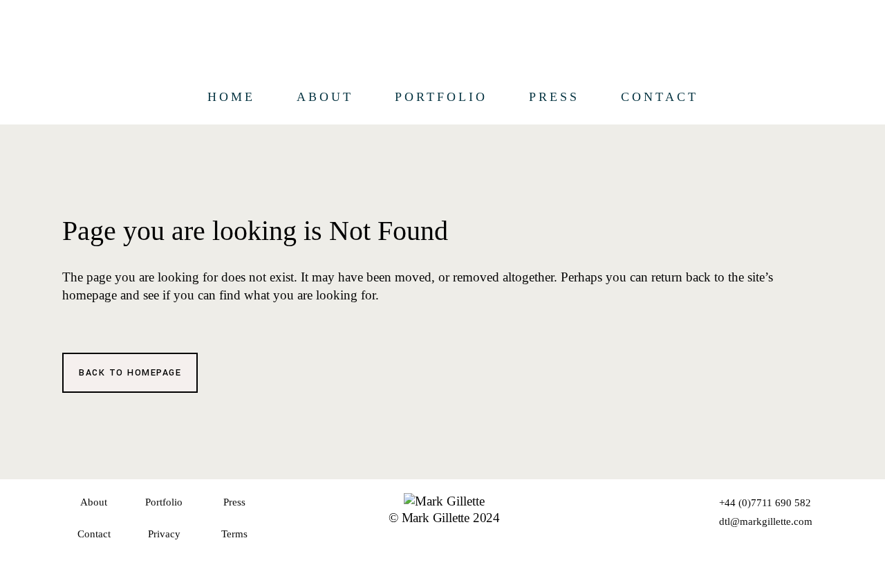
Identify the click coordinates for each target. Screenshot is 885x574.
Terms (234, 533)
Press (234, 502)
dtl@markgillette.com (765, 521)
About (93, 502)
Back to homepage (130, 373)
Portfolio (164, 502)
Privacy (164, 533)
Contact (94, 533)
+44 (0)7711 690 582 (765, 502)
